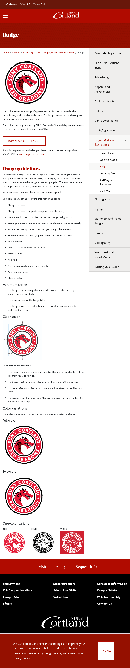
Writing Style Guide (106, 267)
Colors (98, 111)
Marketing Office (31, 52)
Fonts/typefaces (104, 130)
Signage (99, 209)
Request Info (86, 566)
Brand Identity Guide (107, 53)
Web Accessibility (109, 597)
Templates (100, 233)
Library (7, 603)
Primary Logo (107, 152)
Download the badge (24, 140)
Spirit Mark (105, 190)
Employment (11, 583)
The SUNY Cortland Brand (107, 65)
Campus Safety (107, 590)
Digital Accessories (106, 120)
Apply (60, 566)
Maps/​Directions (64, 583)
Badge (103, 166)
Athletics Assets (104, 101)
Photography (102, 199)
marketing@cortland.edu (31, 154)
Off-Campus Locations (17, 590)
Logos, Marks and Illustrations (59, 52)
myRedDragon (10, 4)
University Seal (107, 173)
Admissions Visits (64, 590)
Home (6, 52)
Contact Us (104, 603)
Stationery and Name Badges (107, 221)
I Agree (106, 650)
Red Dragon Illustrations (106, 182)
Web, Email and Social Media (104, 254)
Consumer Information (112, 583)
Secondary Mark (108, 159)
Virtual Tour (61, 597)
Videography (102, 243)
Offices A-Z (25, 4)
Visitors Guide (39, 4)
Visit (42, 566)
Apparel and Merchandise (102, 89)
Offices (16, 52)
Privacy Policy (21, 658)
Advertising (101, 77)
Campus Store (12, 597)
